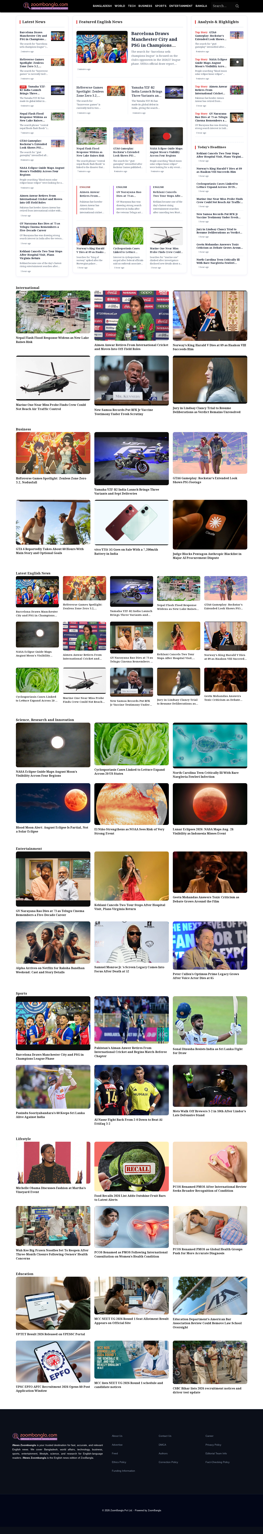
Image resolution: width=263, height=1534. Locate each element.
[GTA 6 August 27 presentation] (58, 147)
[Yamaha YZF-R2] (58, 94)
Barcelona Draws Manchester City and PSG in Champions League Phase (33, 38)
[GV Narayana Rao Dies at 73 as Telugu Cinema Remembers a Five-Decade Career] (236, 122)
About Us (117, 1435)
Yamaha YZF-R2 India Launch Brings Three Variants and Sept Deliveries (33, 93)
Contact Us (165, 1435)
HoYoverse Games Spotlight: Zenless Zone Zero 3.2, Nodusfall (32, 65)
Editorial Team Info (216, 1453)
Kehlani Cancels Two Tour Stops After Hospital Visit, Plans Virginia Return (41, 255)
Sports (160, 6)
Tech (132, 6)
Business (145, 6)
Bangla (201, 6)
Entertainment (181, 6)
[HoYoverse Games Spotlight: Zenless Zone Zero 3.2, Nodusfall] (58, 65)
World (120, 6)
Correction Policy (168, 1462)
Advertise (117, 1444)
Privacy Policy (213, 1444)
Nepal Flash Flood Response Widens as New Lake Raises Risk (33, 119)
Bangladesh (102, 6)
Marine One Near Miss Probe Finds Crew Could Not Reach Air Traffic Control (165, 254)
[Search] (237, 6)
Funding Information (123, 1470)
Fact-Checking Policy (218, 1462)
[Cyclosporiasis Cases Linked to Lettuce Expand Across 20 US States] (128, 244)
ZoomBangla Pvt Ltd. (121, 1510)
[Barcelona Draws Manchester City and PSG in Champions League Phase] (58, 40)
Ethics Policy (119, 1462)
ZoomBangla (154, 1510)
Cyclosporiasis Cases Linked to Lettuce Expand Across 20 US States (126, 254)
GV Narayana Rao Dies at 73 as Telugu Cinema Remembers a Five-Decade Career (40, 227)
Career (209, 1435)
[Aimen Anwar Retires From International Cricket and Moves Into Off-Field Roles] (236, 94)
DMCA (162, 1444)
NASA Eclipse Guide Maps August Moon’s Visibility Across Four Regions (42, 171)
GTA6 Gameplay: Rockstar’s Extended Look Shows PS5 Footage (33, 146)
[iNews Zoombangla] (45, 6)
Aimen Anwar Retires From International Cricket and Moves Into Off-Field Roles (41, 199)
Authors (163, 1453)
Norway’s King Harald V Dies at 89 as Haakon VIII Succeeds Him (90, 252)
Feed (115, 1453)
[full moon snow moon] (236, 66)
